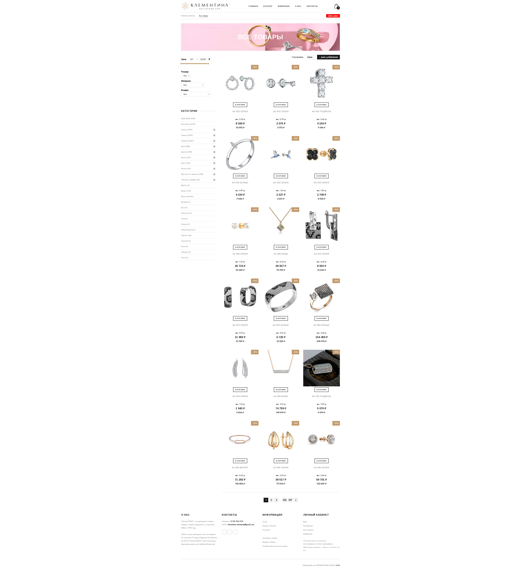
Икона (183, 168)
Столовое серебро (188, 179)
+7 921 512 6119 (236, 521)
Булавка (184, 202)
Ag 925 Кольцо (240, 182)
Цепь (183, 146)
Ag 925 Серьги (240, 111)
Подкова (184, 241)
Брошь (183, 191)
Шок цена (333, 15)
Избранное (307, 534)
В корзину (240, 105)
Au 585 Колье (281, 253)
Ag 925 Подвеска (321, 111)
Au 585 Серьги (240, 253)
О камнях (266, 530)
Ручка (183, 246)
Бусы (183, 207)
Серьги (184, 135)
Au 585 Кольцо (322, 325)
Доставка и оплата (270, 538)
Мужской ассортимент (189, 174)
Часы (183, 257)
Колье (183, 157)
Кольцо (184, 129)
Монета (184, 224)
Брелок (184, 185)
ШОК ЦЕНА (185, 118)
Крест (183, 163)
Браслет (184, 152)
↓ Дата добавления (328, 57)
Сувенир (184, 252)
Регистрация (308, 525)
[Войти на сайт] (326, 6)
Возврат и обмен (269, 542)
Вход (305, 521)
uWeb (338, 565)
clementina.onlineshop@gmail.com (241, 524)
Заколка (184, 218)
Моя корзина (308, 530)
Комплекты (185, 124)
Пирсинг (184, 235)
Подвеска (185, 140)
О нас (265, 521)
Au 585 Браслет (240, 467)
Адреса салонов (269, 525)
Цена (311, 57)
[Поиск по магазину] (323, 6)
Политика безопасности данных (275, 546)
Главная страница (188, 15)
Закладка (185, 213)
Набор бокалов (187, 229)
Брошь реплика (187, 196)
